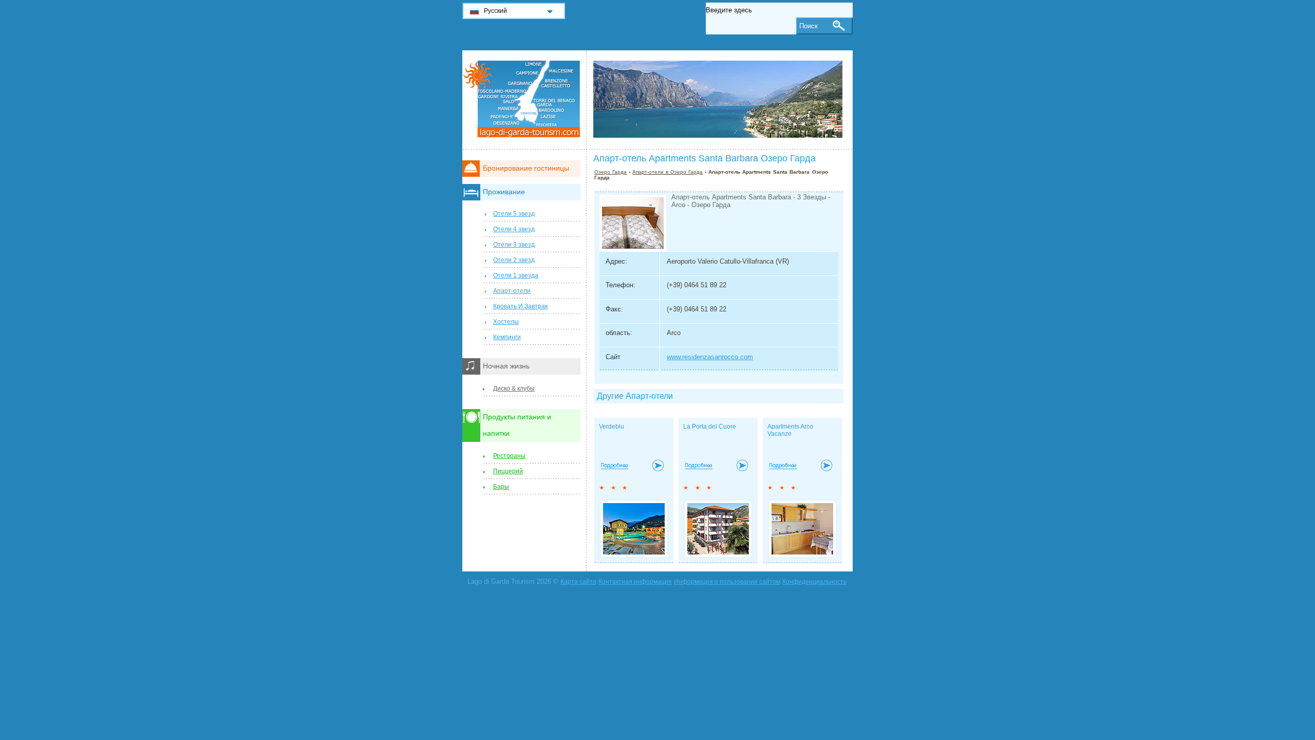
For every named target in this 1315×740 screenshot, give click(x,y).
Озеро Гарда (610, 172)
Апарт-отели (512, 290)
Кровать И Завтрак (520, 306)
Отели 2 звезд (514, 260)
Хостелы (506, 321)
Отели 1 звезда (515, 275)
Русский (495, 10)
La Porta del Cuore (709, 426)
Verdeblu (611, 426)
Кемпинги (507, 337)
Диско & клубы (514, 388)
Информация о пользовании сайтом (727, 581)
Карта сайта (578, 581)
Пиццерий (508, 471)
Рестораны (509, 455)
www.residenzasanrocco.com (710, 357)
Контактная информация (635, 581)
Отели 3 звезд (514, 244)
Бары (501, 486)
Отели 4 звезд (514, 229)
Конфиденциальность (814, 581)
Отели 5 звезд (514, 213)
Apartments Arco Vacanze (790, 430)
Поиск (808, 26)
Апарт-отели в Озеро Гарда (667, 172)
